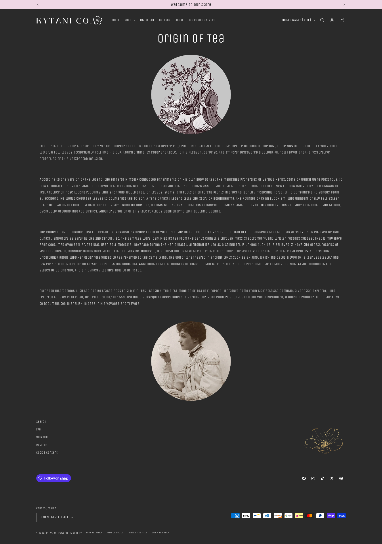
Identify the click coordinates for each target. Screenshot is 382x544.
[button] (129, 20)
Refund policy (94, 532)
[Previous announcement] (38, 4)
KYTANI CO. (52, 532)
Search (41, 422)
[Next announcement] (344, 4)
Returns (41, 445)
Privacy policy (115, 532)
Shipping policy (161, 532)
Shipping (42, 437)
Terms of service (137, 532)
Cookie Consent (46, 453)
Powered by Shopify (70, 532)
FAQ (38, 429)
